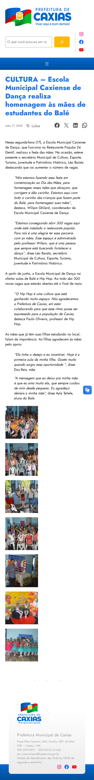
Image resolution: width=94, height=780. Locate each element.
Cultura (35, 126)
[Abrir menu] (47, 63)
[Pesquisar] (62, 41)
